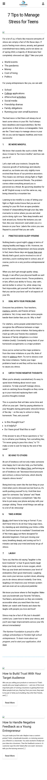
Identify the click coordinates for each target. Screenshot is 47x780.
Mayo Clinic (26, 468)
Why (27, 55)
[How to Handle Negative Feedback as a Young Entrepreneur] (23, 717)
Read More (10, 703)
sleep (30, 242)
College (8, 93)
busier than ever (35, 252)
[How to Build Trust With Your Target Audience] (23, 668)
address (13, 357)
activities (21, 97)
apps (15, 534)
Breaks (6, 520)
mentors (6, 311)
